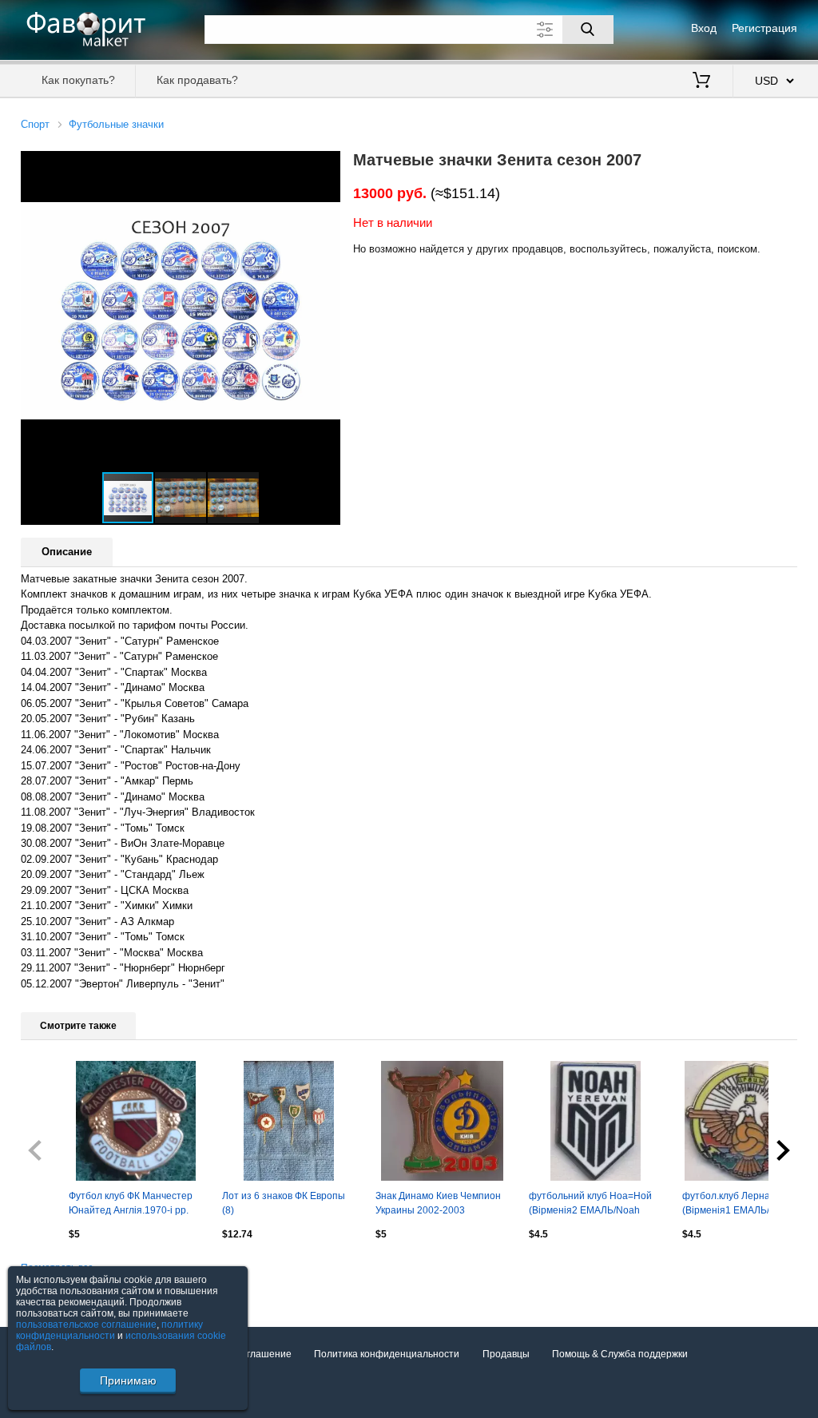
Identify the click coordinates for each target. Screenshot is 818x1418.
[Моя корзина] (701, 81)
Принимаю (128, 1380)
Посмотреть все (57, 1267)
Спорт (35, 124)
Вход (704, 28)
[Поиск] (588, 29)
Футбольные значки (116, 124)
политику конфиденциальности (109, 1330)
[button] (326, 165)
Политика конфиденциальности (386, 1354)
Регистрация (764, 28)
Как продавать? (197, 79)
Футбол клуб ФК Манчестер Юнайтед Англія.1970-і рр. (131, 1203)
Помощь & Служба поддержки (620, 1354)
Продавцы (506, 1354)
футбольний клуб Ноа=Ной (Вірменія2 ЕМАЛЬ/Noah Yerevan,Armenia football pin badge (591, 1204)
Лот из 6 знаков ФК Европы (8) (283, 1203)
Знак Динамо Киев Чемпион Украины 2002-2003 (438, 1203)
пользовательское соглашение (86, 1324)
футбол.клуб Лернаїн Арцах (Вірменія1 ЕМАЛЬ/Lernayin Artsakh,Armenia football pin (745, 1204)
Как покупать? (78, 79)
